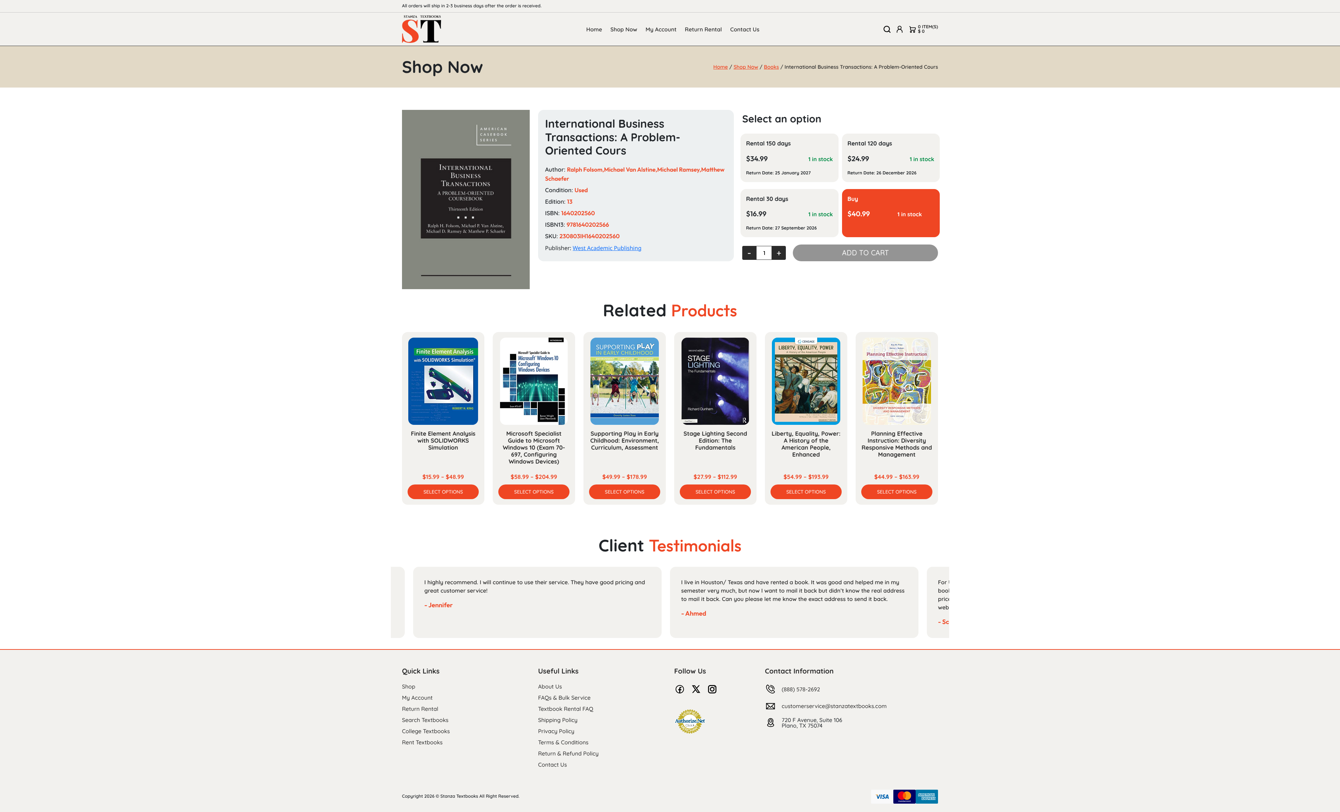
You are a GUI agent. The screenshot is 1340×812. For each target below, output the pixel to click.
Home (594, 29)
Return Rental (703, 29)
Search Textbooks (425, 719)
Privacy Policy (556, 731)
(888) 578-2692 (801, 689)
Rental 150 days (768, 143)
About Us (550, 686)
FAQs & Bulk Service (564, 697)
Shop (408, 686)
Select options (443, 492)
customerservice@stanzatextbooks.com (834, 706)
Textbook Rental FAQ (565, 708)
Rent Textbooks (422, 742)
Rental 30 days (767, 199)
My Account (661, 29)
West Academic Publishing (607, 248)
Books (771, 66)
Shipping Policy (558, 719)
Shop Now (623, 29)
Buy (853, 199)
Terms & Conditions (563, 742)
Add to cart (865, 252)
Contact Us (745, 29)
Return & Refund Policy (568, 753)
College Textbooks (426, 731)
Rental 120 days (870, 143)
